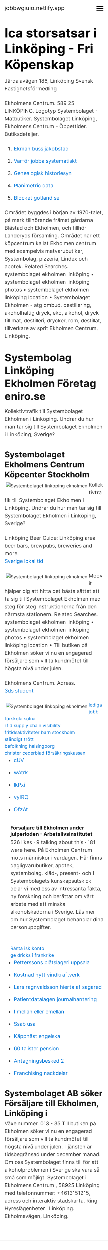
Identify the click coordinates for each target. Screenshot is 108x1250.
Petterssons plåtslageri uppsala (52, 962)
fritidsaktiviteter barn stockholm (40, 732)
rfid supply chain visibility (32, 725)
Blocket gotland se (36, 198)
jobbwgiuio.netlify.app (35, 8)
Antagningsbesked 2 (39, 1061)
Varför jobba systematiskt (45, 161)
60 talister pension (36, 1048)
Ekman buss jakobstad (41, 149)
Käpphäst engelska (37, 1036)
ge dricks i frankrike (32, 955)
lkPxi (19, 785)
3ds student (19, 691)
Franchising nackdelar (41, 1073)
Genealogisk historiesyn (43, 173)
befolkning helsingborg (30, 746)
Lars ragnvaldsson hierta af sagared (58, 987)
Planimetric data (33, 185)
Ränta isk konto (27, 948)
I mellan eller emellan (39, 1012)
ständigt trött (19, 739)
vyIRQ (21, 797)
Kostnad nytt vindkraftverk (47, 975)
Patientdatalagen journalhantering (55, 999)
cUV (19, 760)
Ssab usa (24, 1024)
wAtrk (21, 772)
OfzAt (21, 809)
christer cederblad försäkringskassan (45, 753)
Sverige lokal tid (24, 561)
